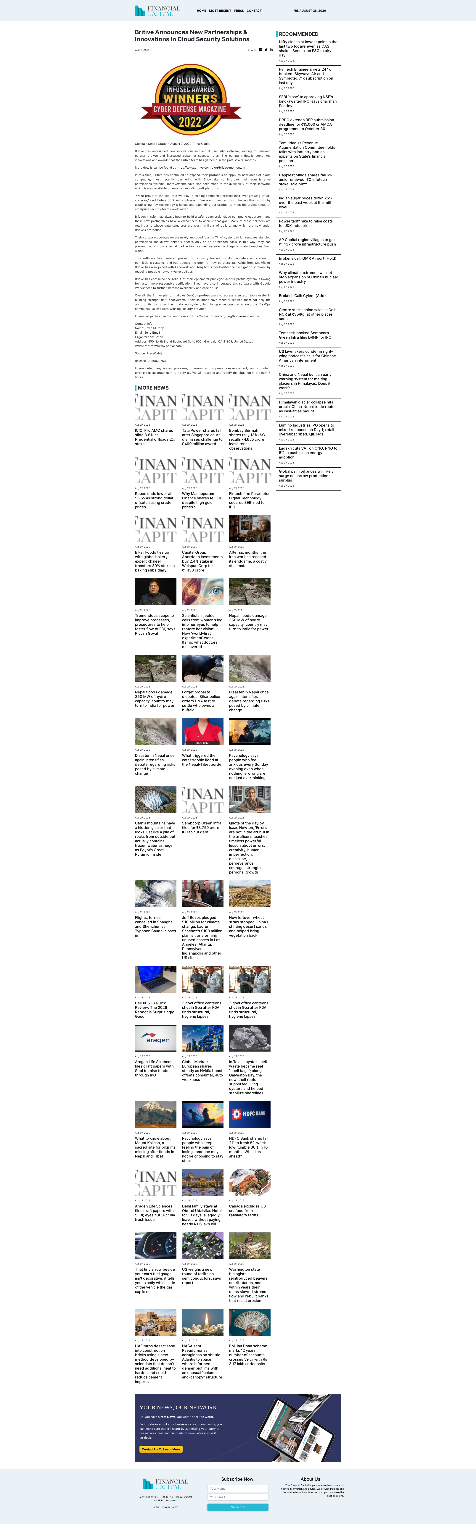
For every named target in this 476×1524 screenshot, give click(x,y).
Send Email (152, 332)
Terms (155, 1507)
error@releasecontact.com (153, 372)
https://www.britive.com (165, 346)
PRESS (239, 10)
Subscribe (238, 1507)
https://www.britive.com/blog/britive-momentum (211, 167)
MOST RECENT (220, 10)
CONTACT (254, 10)
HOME (201, 10)
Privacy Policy (170, 1507)
